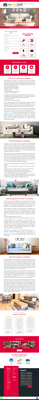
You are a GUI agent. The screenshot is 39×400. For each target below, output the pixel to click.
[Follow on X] (10, 394)
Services (26, 3)
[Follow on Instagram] (15, 394)
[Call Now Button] (37, 398)
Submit (29, 386)
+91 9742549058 (5, 1)
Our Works (31, 3)
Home (18, 3)
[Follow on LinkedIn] (13, 394)
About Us (21, 3)
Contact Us (19, 6)
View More (19, 350)
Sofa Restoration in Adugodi (23, 276)
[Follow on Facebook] (8, 394)
